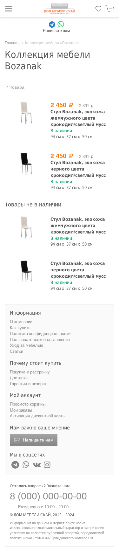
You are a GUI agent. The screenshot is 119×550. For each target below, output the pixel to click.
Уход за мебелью (26, 345)
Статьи (16, 351)
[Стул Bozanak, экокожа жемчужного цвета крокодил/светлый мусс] (26, 113)
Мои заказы (21, 410)
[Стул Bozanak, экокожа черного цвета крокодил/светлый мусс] (26, 164)
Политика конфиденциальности (40, 333)
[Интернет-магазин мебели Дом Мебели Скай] (59, 8)
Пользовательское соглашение (40, 339)
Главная (12, 43)
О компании (21, 321)
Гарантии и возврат (28, 383)
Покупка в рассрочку (30, 372)
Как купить (20, 327)
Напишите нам (38, 439)
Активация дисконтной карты (37, 416)
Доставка (19, 377)
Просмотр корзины (27, 404)
